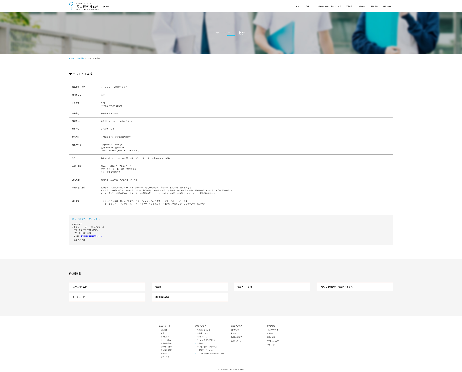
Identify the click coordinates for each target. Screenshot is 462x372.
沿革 (162, 333)
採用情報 (374, 6)
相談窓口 (235, 333)
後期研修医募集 (162, 297)
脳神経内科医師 (80, 287)
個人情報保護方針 (167, 350)
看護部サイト (273, 330)
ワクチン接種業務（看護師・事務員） (337, 287)
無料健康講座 (237, 337)
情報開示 (164, 353)
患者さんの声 (273, 341)
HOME (298, 6)
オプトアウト (166, 357)
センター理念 (166, 340)
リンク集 (271, 345)
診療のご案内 (323, 6)
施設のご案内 (336, 6)
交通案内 (349, 6)
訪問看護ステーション (205, 350)
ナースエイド (79, 297)
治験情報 (271, 337)
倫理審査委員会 (167, 343)
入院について (202, 337)
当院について (311, 6)
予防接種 (200, 343)
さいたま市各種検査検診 (206, 340)
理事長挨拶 (165, 337)
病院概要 (164, 330)
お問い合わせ (387, 6)
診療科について (203, 333)
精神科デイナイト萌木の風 (207, 347)
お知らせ (361, 6)
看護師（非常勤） (245, 287)
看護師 (158, 287)
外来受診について (203, 330)
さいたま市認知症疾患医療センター (210, 353)
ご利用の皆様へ (167, 347)
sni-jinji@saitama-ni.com (91, 236)
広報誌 (270, 333)
